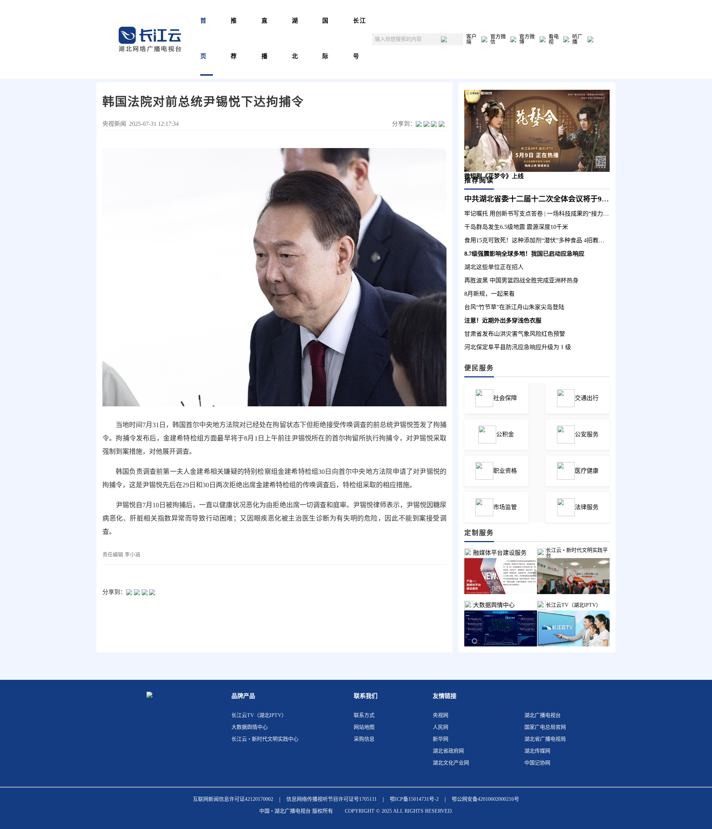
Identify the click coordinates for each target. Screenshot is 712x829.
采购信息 (364, 739)
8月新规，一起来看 (489, 294)
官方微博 (527, 39)
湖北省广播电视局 (545, 739)
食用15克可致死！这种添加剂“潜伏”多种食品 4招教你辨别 (540, 240)
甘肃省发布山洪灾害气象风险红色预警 (514, 334)
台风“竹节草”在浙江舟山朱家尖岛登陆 (514, 307)
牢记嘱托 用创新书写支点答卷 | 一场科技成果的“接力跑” (538, 213)
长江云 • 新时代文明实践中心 (265, 739)
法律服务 (587, 507)
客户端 (471, 39)
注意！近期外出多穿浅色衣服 (502, 320)
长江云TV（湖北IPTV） (259, 715)
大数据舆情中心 (494, 605)
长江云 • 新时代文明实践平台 (577, 553)
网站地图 (364, 727)
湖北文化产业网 (451, 763)
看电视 (553, 39)
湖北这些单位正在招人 (494, 267)
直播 (264, 38)
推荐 (234, 38)
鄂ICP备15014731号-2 (414, 799)
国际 (325, 38)
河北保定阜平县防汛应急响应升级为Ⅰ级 (517, 347)
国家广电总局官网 (545, 727)
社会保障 (505, 398)
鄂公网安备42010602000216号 (485, 799)
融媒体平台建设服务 (500, 553)
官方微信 (498, 39)
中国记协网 (537, 763)
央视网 (440, 715)
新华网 (440, 739)
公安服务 (587, 434)
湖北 (295, 38)
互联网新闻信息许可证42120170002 (233, 799)
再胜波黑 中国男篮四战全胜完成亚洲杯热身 (521, 280)
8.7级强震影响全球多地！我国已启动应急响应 (524, 253)
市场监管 (505, 507)
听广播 (577, 39)
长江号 (359, 38)
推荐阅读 (479, 180)
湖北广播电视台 (542, 715)
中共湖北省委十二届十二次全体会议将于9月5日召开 (549, 199)
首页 (203, 38)
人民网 (440, 727)
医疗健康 (587, 471)
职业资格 (505, 471)
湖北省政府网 (448, 751)
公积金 (505, 434)
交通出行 (587, 398)
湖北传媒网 (537, 751)
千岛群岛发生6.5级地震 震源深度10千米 (516, 227)
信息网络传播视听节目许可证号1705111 (331, 799)
